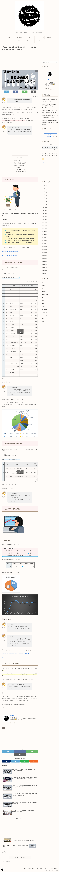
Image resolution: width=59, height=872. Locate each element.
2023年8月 (44, 192)
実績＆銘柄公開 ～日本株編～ (20, 162)
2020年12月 (44, 273)
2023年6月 (44, 198)
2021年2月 (44, 267)
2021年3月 (44, 264)
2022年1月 (44, 234)
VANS (43, 306)
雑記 (3, 657)
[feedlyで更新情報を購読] (16, 723)
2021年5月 (44, 258)
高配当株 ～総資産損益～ (19, 165)
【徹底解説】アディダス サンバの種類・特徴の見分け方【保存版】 (50, 111)
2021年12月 (44, 237)
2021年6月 (44, 255)
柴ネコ (12, 715)
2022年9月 (44, 213)
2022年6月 (44, 222)
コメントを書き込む (20, 857)
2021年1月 (44, 270)
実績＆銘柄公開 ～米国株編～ (20, 163)
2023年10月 (44, 189)
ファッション (45, 312)
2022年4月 (44, 228)
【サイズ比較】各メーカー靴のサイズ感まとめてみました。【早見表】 (50, 134)
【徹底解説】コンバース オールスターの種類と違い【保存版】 (50, 116)
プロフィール (45, 315)
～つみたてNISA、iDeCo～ (20, 171)
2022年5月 (44, 225)
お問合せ (55, 868)
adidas (43, 282)
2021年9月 (44, 246)
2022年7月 (44, 219)
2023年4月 (44, 204)
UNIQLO (44, 303)
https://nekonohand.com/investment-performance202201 (15, 653)
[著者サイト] (11, 723)
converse (44, 291)
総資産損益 (18, 167)
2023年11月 (44, 186)
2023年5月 (44, 201)
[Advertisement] (20, 59)
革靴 (43, 321)
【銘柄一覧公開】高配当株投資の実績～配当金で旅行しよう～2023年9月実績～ (50, 105)
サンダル (36, 868)
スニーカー (44, 309)
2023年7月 (44, 195)
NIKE (43, 297)
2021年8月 (44, 249)
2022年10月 (44, 210)
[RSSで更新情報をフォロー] (18, 723)
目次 (18, 157)
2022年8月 (44, 216)
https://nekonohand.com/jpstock (9, 251)
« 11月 (43, 162)
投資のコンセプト (18, 160)
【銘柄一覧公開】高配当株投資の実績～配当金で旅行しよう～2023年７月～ (50, 122)
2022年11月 (44, 207)
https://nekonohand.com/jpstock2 (9, 255)
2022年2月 (44, 231)
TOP (25, 868)
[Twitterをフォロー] (14, 723)
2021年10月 (44, 243)
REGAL (43, 300)
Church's (44, 288)
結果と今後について (21, 169)
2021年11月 (44, 240)
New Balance (45, 294)
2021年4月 (44, 261)
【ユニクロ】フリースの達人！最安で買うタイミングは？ (49, 100)
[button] (56, 62)
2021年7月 (44, 252)
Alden (43, 285)
